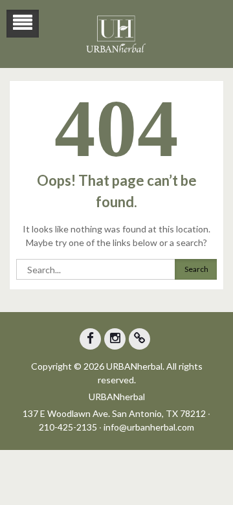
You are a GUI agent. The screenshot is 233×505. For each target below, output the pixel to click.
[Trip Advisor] (139, 339)
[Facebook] (90, 339)
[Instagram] (115, 339)
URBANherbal (117, 396)
